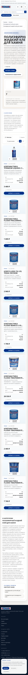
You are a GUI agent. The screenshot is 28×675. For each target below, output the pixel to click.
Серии (2, 621)
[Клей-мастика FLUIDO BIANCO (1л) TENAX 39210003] (14, 328)
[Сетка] (20, 141)
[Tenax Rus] (6, 6)
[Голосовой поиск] (22, 12)
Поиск (2, 625)
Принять (6, 668)
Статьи (3, 633)
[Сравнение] (17, 6)
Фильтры (9, 137)
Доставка (3, 638)
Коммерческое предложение (13, 74)
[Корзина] (21, 6)
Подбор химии (4, 636)
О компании (4, 631)
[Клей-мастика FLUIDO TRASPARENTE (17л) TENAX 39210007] (14, 380)
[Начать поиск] (25, 12)
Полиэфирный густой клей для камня (12, 591)
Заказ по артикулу (6, 15)
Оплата (3, 640)
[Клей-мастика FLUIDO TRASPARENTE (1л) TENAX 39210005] (14, 432)
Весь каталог (16, 15)
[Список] (23, 141)
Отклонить (6, 671)
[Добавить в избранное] (24, 147)
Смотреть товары (10, 70)
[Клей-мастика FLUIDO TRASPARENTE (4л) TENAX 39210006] (14, 485)
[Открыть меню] (25, 6)
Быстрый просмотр (14, 159)
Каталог (11, 22)
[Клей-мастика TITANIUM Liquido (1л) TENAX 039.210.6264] (14, 170)
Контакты (3, 644)
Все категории (4, 619)
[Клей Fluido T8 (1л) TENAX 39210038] (14, 275)
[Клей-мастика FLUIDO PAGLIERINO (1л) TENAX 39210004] (14, 223)
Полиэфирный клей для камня (10, 24)
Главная (5, 22)
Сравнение (4, 623)
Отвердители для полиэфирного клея (13, 596)
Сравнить (9, 190)
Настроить (13, 668)
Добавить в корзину (14, 193)
